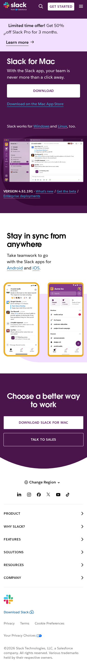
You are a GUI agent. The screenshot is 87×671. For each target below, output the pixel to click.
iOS (35, 268)
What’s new (44, 191)
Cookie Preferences (49, 623)
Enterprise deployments (21, 196)
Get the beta (66, 191)
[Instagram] (29, 495)
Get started (61, 6)
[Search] (41, 6)
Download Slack (16, 612)
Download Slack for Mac (43, 422)
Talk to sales (43, 439)
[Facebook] (39, 495)
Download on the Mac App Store (35, 103)
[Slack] (15, 6)
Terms (24, 623)
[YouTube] (58, 495)
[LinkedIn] (19, 495)
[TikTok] (68, 495)
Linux (62, 126)
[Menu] (81, 6)
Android (15, 268)
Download (43, 91)
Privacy (9, 623)
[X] (48, 495)
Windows (41, 126)
